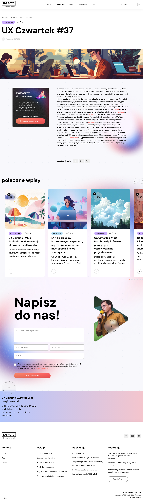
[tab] (129, 279)
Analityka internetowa (45, 467)
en (139, 4)
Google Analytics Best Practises (84, 466)
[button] (50, 4)
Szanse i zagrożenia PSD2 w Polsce (86, 474)
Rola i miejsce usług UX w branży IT (85, 457)
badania (121, 112)
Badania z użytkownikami (46, 458)
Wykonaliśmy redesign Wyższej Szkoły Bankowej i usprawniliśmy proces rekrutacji (123, 455)
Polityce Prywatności (42, 368)
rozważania (93, 114)
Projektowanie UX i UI (45, 462)
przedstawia (73, 138)
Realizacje (61, 4)
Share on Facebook (75, 161)
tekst (117, 109)
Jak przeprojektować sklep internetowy (87, 462)
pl (136, 4)
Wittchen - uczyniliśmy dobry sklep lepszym (122, 464)
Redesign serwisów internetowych (50, 476)
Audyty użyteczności (45, 453)
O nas (4, 453)
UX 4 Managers (78, 453)
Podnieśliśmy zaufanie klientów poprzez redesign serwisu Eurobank (123, 471)
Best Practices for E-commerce (84, 470)
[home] (9, 4)
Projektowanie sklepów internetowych (52, 471)
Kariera (4, 462)
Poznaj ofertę (118, 479)
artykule (91, 122)
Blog (94, 4)
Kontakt (124, 4)
